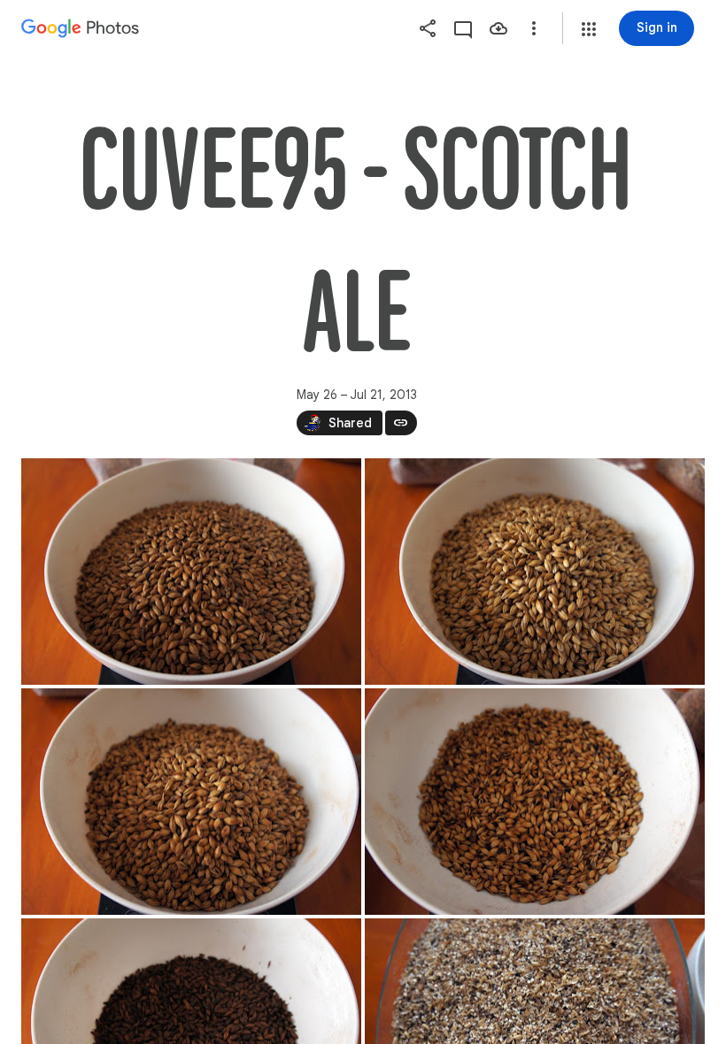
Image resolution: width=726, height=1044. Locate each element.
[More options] (534, 28)
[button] (588, 29)
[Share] (427, 28)
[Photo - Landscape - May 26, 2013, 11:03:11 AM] (535, 571)
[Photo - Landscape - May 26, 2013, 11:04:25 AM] (191, 801)
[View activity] (463, 28)
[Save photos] (498, 28)
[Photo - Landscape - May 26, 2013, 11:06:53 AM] (535, 801)
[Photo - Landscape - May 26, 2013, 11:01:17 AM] (191, 571)
